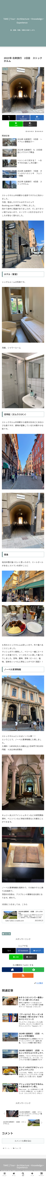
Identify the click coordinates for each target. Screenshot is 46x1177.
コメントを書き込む (23, 1141)
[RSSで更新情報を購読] (23, 975)
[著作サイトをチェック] (12, 969)
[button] (30, 124)
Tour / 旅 (7, 934)
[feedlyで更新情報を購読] (33, 969)
